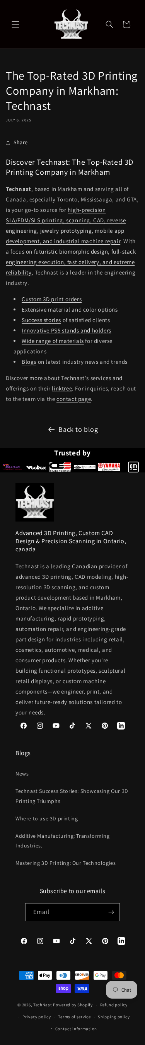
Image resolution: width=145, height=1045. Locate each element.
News (22, 773)
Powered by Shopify (73, 1004)
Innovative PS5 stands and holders (66, 330)
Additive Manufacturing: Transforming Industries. (62, 840)
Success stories (41, 320)
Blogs (29, 361)
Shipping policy (114, 1016)
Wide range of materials (53, 340)
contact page (73, 398)
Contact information (76, 1028)
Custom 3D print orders (52, 299)
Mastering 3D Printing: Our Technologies (65, 862)
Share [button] (21, 142)
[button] (15, 24)
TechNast (42, 1004)
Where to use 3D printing (46, 818)
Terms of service (74, 1016)
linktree (62, 388)
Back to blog (78, 429)
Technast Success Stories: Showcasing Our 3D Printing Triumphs (71, 796)
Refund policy (114, 1004)
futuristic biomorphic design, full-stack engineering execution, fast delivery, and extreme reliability (71, 262)
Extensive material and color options (70, 309)
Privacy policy (36, 1016)
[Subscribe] (110, 912)
